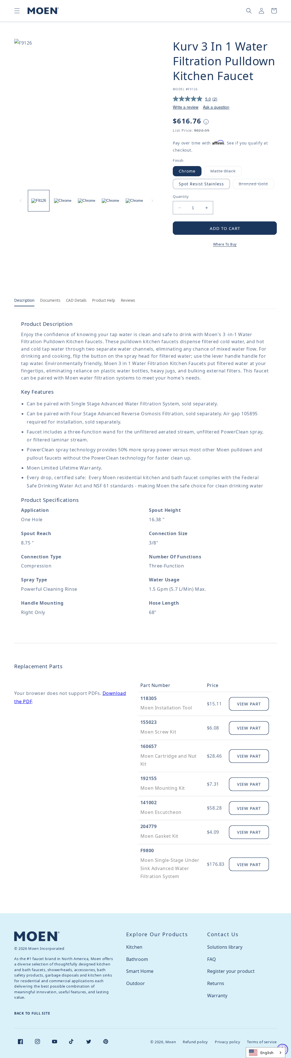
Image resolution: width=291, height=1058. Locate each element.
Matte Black (226, 172)
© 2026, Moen (163, 1041)
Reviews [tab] (128, 300)
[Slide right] (152, 200)
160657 (148, 746)
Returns (215, 983)
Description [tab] (24, 300)
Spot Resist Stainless (201, 184)
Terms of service (262, 1041)
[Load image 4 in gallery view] (110, 200)
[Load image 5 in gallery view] (134, 200)
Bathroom (137, 959)
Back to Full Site (32, 1013)
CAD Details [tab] (76, 300)
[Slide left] (20, 200)
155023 (148, 722)
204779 (148, 826)
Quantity (181, 196)
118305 (148, 698)
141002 (148, 802)
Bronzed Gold (256, 185)
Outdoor (135, 983)
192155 (148, 778)
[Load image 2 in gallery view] (62, 200)
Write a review (185, 107)
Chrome (187, 171)
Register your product (231, 971)
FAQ (211, 959)
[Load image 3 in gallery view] (86, 200)
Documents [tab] (50, 300)
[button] (17, 11)
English (267, 1052)
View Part (249, 704)
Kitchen (134, 947)
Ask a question (216, 107)
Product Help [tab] (103, 300)
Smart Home (139, 971)
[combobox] (265, 1052)
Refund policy (195, 1041)
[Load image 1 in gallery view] (38, 200)
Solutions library (224, 947)
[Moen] (37, 936)
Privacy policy (227, 1041)
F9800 (147, 850)
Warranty (217, 995)
